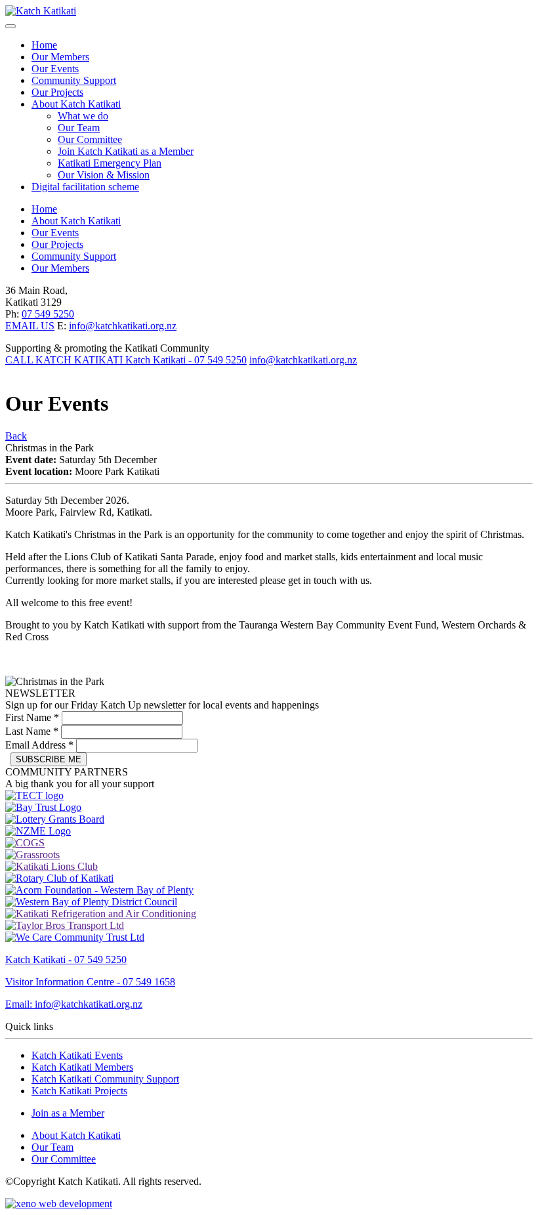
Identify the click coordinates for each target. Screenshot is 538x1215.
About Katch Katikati (76, 104)
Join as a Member (67, 1113)
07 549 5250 (48, 313)
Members (82, 1067)
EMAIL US (29, 325)
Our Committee (90, 139)
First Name (32, 717)
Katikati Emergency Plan (109, 163)
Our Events (55, 68)
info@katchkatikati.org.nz (122, 325)
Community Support (73, 80)
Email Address (39, 745)
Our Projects (57, 92)
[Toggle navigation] (10, 26)
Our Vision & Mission (104, 174)
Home (44, 45)
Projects (79, 1090)
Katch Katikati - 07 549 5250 (66, 959)
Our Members (60, 56)
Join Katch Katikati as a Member (126, 151)
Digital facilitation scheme (85, 186)
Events (77, 1055)
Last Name (31, 731)
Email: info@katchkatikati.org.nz (73, 1004)
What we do (83, 115)
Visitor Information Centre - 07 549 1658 (90, 981)
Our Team (79, 127)
